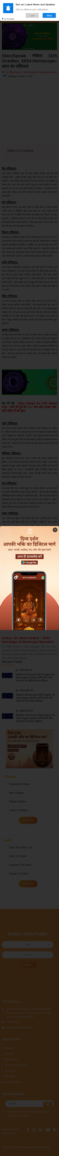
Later (32, 15)
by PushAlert (9, 19)
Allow (49, 15)
